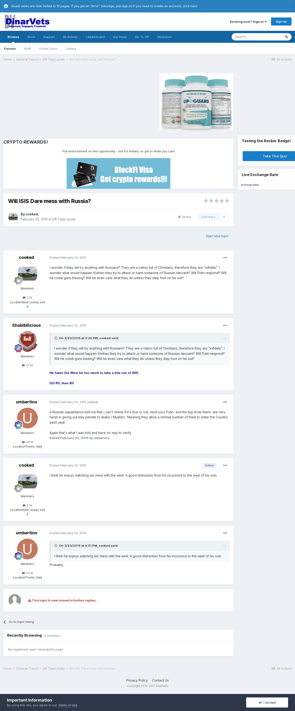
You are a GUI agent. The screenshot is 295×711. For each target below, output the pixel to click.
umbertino (26, 401)
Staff (27, 48)
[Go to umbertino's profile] (27, 418)
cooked (32, 214)
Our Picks (120, 37)
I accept (269, 702)
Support (49, 37)
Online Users (48, 48)
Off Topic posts (64, 219)
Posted (68, 257)
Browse (13, 37)
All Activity (70, 37)
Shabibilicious (26, 325)
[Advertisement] (42, 101)
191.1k (29, 442)
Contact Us (160, 680)
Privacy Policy (137, 680)
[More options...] (225, 257)
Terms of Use (67, 705)
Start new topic (217, 236)
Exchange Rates (250, 184)
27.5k (29, 365)
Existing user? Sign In (247, 21)
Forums (10, 48)
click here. (190, 6)
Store (31, 37)
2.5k (29, 297)
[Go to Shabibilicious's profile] (27, 341)
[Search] (286, 36)
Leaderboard (95, 37)
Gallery (71, 48)
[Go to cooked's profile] (13, 217)
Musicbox (164, 37)
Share (185, 217)
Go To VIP (142, 37)
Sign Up (281, 21)
